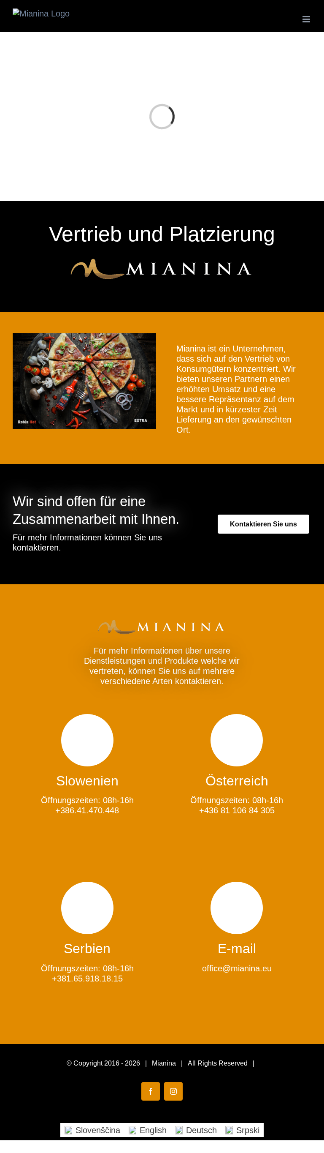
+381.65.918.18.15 (87, 978)
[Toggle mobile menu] (306, 19)
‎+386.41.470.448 (87, 810)
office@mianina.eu (237, 968)
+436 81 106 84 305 (237, 810)
